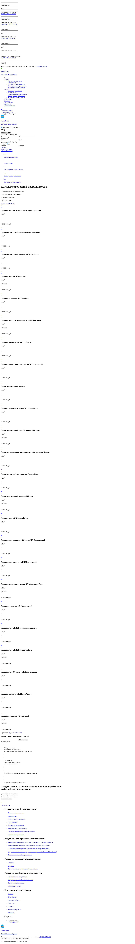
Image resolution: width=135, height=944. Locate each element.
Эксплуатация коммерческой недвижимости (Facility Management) (28, 848)
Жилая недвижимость (15, 81)
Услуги (6, 79)
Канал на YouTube (13, 900)
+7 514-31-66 (7, 112)
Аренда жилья (12, 822)
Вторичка (6, 127)
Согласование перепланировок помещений (21, 831)
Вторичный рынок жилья (16, 813)
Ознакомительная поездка (16, 883)
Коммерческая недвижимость (17, 86)
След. (20, 733)
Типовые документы (14, 909)
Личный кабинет (9, 106)
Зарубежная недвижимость (16, 87)
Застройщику (8, 102)
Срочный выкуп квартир (16, 835)
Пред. (10, 733)
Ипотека (7, 101)
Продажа (11, 866)
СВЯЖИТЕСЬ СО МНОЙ (9, 24)
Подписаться (23, 740)
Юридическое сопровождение (17, 828)
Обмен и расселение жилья (16, 819)
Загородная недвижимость (16, 84)
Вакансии (11, 903)
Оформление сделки (14, 886)
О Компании (8, 99)
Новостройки (12, 82)
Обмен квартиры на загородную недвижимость (23, 869)
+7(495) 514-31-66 (13, 922)
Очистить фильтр (6, 149)
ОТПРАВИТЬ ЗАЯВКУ (8, 14)
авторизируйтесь (41, 66)
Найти (3, 147)
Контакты (7, 104)
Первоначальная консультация (17, 877)
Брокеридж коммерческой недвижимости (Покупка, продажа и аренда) (30, 842)
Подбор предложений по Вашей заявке (20, 880)
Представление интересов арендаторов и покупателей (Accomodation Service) (32, 852)
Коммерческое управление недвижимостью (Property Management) (29, 845)
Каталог (6, 89)
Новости (11, 906)
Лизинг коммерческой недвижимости (20, 855)
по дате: (3, 203)
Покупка (11, 863)
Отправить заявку (6, 799)
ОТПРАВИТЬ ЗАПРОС (8, 38)
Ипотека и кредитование (16, 825)
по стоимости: (10, 203)
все (9, 144)
